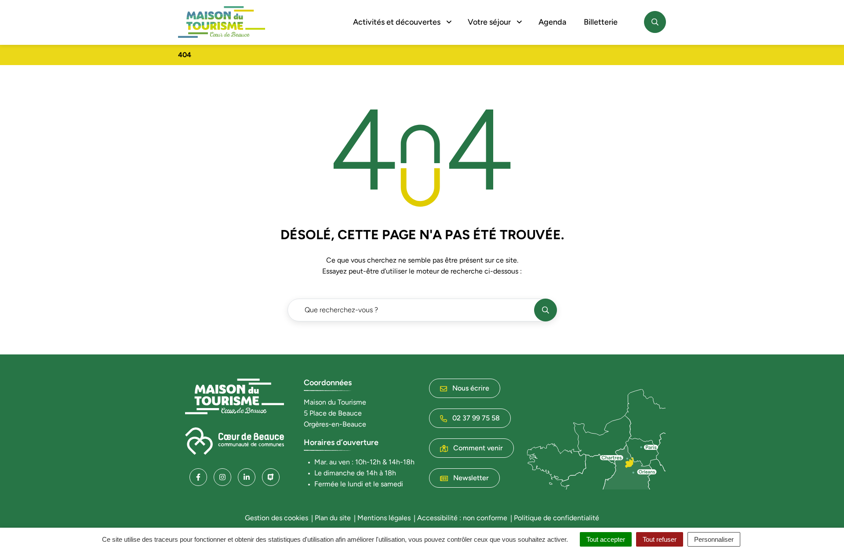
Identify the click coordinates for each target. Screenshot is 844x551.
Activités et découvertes (396, 22)
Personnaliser (714, 539)
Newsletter (470, 478)
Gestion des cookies (276, 518)
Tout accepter (605, 539)
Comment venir (477, 448)
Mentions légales (384, 518)
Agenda (552, 22)
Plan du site (333, 518)
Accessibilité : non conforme (462, 518)
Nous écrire (470, 388)
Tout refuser (660, 539)
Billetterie (601, 22)
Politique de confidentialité (556, 518)
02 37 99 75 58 (475, 418)
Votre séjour (489, 22)
